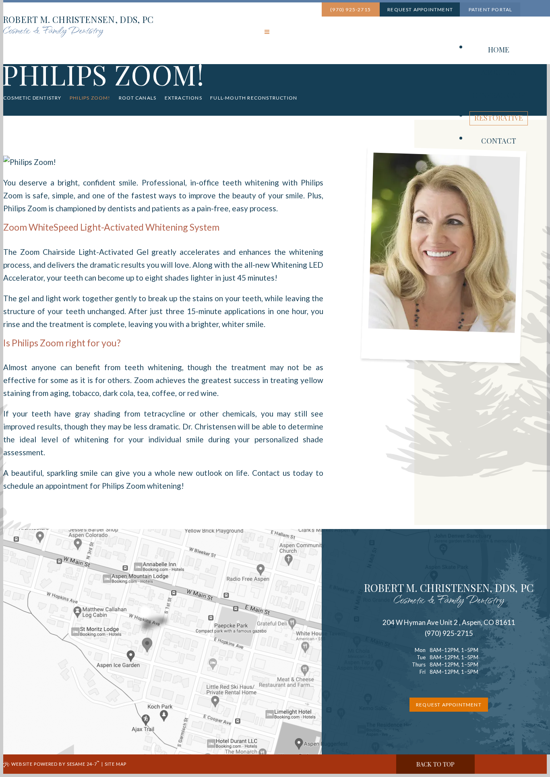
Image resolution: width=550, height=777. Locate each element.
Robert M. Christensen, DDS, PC (78, 26)
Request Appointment (419, 9)
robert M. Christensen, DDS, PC (448, 594)
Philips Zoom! (90, 98)
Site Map (115, 764)
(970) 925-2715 (350, 9)
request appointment (449, 705)
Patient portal (489, 9)
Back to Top (435, 764)
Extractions (183, 98)
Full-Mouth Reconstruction (253, 98)
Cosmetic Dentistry (32, 98)
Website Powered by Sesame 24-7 (55, 763)
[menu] (266, 33)
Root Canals (137, 98)
